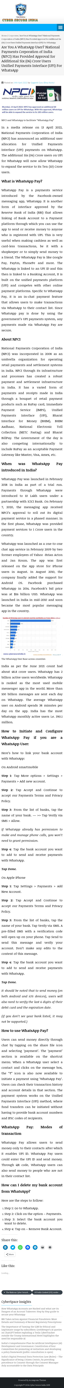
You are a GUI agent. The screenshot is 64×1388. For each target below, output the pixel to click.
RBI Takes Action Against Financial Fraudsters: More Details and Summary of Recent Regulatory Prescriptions (31, 1320)
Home (4, 35)
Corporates (13, 35)
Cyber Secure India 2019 (40, 1385)
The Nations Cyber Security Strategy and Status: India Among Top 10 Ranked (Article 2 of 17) (18, 1292)
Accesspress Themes (37, 1380)
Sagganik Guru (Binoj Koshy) (42, 83)
